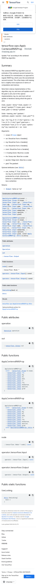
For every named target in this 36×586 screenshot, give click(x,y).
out (3, 253)
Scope (14, 135)
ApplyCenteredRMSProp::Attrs (17, 235)
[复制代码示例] (32, 328)
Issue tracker (6, 552)
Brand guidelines (7, 561)
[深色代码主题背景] (29, 328)
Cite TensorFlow (7, 565)
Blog (3, 534)
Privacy (10, 572)
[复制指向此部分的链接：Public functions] (21, 356)
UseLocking (6, 290)
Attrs (21, 167)
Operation (6, 249)
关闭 (18, 24)
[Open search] (28, 2)
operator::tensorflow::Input (13, 273)
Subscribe (29, 576)
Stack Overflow (6, 558)
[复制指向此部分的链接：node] (8, 437)
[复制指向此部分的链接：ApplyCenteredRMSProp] (26, 362)
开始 (18, 29)
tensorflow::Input (9, 202)
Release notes (6, 555)
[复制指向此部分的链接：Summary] (14, 66)
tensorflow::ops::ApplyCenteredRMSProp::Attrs (17, 304)
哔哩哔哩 (4, 543)
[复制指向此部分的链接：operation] (13, 324)
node (4, 266)
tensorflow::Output (11, 256)
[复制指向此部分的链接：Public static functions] (28, 484)
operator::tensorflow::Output (14, 278)
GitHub (4, 537)
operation (6, 246)
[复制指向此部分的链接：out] (7, 339)
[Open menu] (3, 2)
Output (8, 189)
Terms (4, 572)
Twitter (4, 540)
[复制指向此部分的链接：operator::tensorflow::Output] (31, 467)
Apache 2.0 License (7, 516)
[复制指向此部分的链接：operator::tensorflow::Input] (29, 452)
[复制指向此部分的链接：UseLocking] (14, 491)
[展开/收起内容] (4, 41)
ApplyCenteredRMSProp (11, 198)
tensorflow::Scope (9, 200)
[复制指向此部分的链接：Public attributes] (21, 317)
